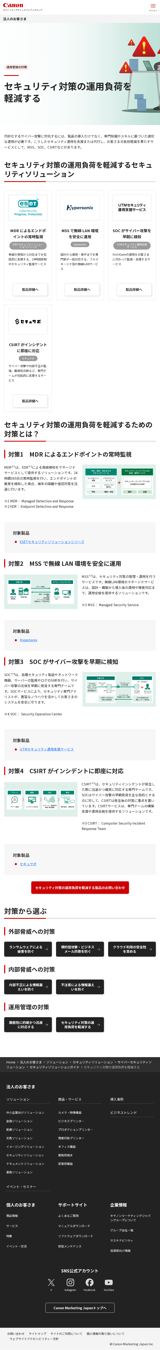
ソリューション (57, 1062)
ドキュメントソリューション (25, 1164)
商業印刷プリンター (71, 1138)
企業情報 (118, 1205)
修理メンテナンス (69, 1246)
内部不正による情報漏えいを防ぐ (25, 987)
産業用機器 (65, 1164)
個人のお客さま (20, 1205)
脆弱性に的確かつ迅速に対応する (25, 1024)
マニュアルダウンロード (74, 1226)
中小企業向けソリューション (25, 1112)
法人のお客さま (14, 18)
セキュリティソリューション (93, 1062)
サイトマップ (37, 1333)
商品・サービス (69, 1099)
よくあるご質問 (68, 1216)
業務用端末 (65, 1155)
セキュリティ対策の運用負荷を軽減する (77, 1024)
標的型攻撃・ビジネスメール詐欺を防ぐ (77, 949)
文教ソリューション (19, 1138)
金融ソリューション (19, 1121)
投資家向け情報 (120, 1250)
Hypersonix (28, 639)
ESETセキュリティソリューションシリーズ (52, 541)
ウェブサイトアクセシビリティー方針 (34, 1339)
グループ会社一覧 (121, 1230)
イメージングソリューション (25, 1146)
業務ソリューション (19, 1172)
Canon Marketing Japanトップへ (80, 1307)
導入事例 (117, 1099)
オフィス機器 (67, 1146)
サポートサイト (72, 1205)
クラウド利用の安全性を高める (129, 949)
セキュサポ (28, 863)
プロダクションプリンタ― (75, 1129)
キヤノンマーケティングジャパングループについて (130, 1218)
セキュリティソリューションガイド (54, 1067)
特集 (9, 1236)
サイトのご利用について (66, 1333)
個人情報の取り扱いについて (106, 1333)
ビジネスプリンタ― (71, 1121)
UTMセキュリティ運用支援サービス (47, 749)
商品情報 (12, 1216)
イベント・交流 (16, 1246)
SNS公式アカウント (80, 1271)
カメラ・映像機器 (69, 1112)
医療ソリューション (19, 1129)
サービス (12, 1226)
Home (10, 1062)
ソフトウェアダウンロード (75, 1236)
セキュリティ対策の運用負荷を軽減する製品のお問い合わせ (80, 887)
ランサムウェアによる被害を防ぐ (25, 949)
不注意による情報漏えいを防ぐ (77, 987)
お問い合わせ (16, 1333)
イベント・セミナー (21, 1186)
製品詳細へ (30, 289)
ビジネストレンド (123, 1112)
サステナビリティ (121, 1240)
